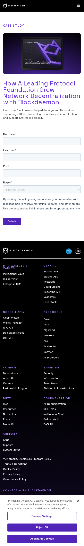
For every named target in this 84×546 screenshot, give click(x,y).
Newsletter (9, 414)
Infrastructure (52, 378)
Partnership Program (15, 388)
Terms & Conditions (15, 464)
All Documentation (55, 404)
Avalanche (50, 346)
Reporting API (52, 292)
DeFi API (8, 338)
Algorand (49, 329)
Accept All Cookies (42, 538)
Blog (5, 404)
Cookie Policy (11, 469)
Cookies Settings (41, 516)
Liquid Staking (52, 287)
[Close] (77, 501)
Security (49, 373)
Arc (46, 340)
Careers (8, 383)
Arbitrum (49, 335)
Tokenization (51, 383)
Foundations (10, 373)
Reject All (42, 527)
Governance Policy (14, 479)
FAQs (6, 440)
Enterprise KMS (12, 284)
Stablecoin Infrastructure (59, 388)
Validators (50, 297)
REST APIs (50, 409)
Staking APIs (51, 271)
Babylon (48, 351)
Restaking (49, 281)
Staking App (51, 276)
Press (6, 419)
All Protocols (51, 357)
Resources (9, 409)
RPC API (8, 327)
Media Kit (8, 424)
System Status (11, 450)
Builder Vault (10, 279)
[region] (42, 520)
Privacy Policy (11, 474)
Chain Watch (11, 317)
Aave (47, 319)
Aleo (46, 324)
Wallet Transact (12, 322)
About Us (8, 378)
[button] (78, 5)
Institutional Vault (13, 274)
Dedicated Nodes (13, 332)
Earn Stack (50, 302)
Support (8, 445)
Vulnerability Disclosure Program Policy (27, 459)
